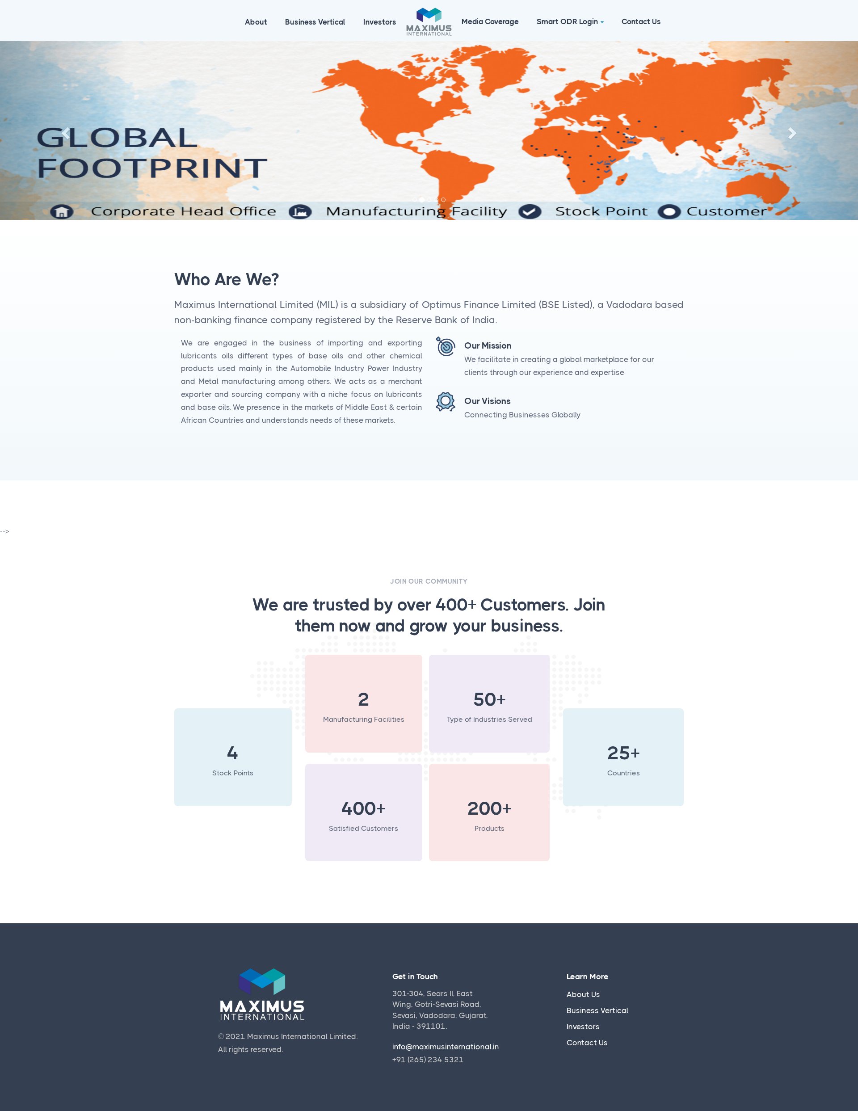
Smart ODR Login (567, 21)
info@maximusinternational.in (445, 1046)
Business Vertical (315, 21)
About (256, 21)
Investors (379, 21)
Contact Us (641, 21)
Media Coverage (490, 21)
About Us (583, 994)
